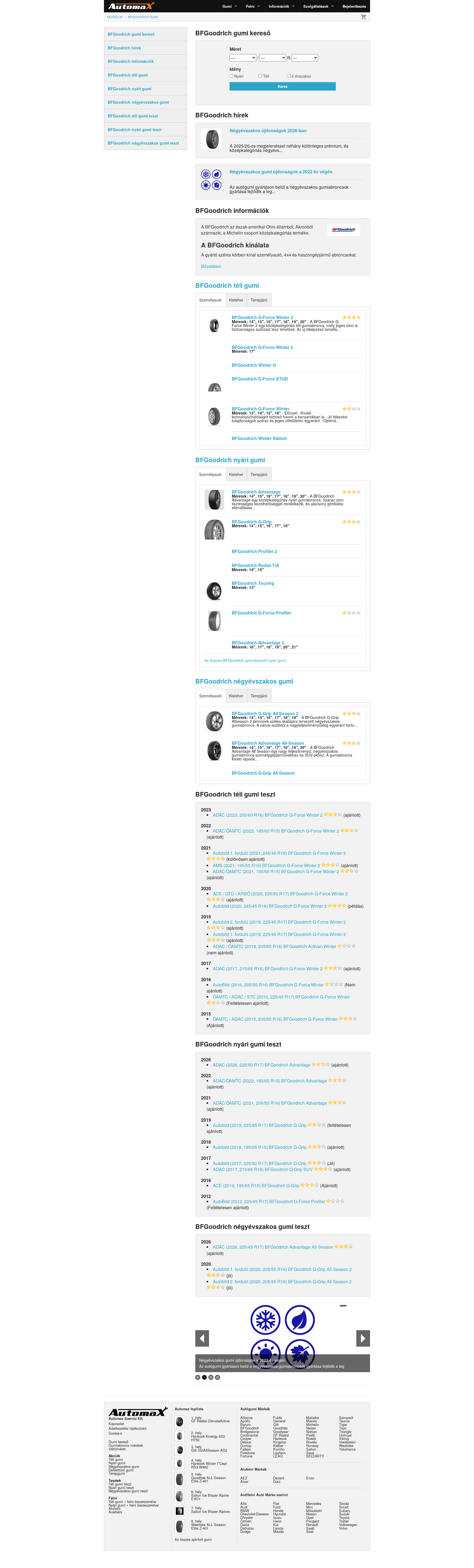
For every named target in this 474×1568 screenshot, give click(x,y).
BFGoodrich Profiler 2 (254, 551)
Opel (310, 1517)
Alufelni (114, 1508)
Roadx (311, 1438)
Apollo (245, 1420)
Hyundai (279, 1513)
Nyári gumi (117, 1462)
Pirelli (310, 1435)
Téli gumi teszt (120, 1484)
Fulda (277, 1417)
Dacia (244, 1524)
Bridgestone (249, 1431)
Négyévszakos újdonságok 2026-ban (268, 130)
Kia (275, 1524)
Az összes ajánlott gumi (193, 1539)
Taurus (344, 1420)
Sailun (311, 1449)
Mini (309, 1507)
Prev (202, 1338)
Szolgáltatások (315, 6)
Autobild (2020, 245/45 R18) (240, 906)
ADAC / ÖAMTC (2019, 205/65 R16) (247, 946)
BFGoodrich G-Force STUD (260, 379)
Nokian (311, 1431)
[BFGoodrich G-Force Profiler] (214, 620)
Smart (344, 1507)
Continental (249, 1435)
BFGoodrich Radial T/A (255, 565)
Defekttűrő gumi (121, 1470)
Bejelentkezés (354, 6)
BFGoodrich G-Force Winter (260, 408)
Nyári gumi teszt (121, 1487)
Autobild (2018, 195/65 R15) (240, 1147)
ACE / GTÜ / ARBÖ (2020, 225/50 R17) (251, 893)
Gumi (227, 6)
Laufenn (279, 1452)
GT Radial (281, 1435)
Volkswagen (348, 1524)
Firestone (247, 1452)
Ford (276, 1507)
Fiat (276, 1503)
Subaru (344, 1510)
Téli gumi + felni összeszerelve (132, 1501)
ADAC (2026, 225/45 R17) (238, 1247)
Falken (245, 1449)
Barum (245, 1424)
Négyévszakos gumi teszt (128, 1490)
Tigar (343, 1424)
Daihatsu (247, 1528)
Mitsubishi (314, 1510)
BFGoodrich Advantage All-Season (268, 743)
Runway (312, 1445)
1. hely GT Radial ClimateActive (210, 1419)
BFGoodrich (249, 1428)
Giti (276, 1424)
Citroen (246, 1521)
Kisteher (236, 300)
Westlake (346, 1445)
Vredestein (347, 1442)
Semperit (346, 1417)
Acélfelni (115, 1512)
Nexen (311, 1428)
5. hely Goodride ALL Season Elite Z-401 (208, 1477)
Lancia (278, 1528)
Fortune (246, 1456)
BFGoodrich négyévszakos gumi (244, 681)
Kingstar (279, 1442)
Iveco (277, 1521)
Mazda (278, 1531)
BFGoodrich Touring (253, 583)
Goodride (280, 1428)
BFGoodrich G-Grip (252, 521)
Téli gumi (116, 1459)
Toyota (344, 1517)
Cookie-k (115, 1433)
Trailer (344, 1521)
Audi (243, 1507)
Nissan (311, 1513)
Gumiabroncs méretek (126, 1445)
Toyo (342, 1428)
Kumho (278, 1449)
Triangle (345, 1431)
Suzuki (344, 1513)
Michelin (312, 1424)
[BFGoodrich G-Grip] (214, 529)
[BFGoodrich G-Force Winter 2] (214, 325)
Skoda (344, 1503)
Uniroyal (345, 1435)
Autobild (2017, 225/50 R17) (240, 1163)
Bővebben (211, 266)
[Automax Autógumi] (117, 6)
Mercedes (313, 1503)
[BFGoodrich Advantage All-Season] (214, 750)
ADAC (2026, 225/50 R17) (238, 1065)
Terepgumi (117, 1473)
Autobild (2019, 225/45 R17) (240, 1125)
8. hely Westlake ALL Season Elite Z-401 (208, 1524)
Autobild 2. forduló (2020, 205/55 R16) (250, 1281)
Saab (310, 1528)
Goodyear (280, 1431)
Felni (250, 6)
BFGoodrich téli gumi (227, 285)
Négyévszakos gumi (124, 1466)
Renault (312, 1524)
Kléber (278, 1445)
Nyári (238, 76)
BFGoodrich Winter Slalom (259, 438)
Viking (344, 1438)
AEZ (243, 1477)
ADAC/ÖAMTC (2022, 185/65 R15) (246, 831)
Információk (279, 6)
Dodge (245, 1531)
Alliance (246, 1417)
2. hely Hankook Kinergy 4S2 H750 (208, 1436)
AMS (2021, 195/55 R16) (237, 865)
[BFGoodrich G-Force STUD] (214, 386)
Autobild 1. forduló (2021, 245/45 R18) (250, 853)
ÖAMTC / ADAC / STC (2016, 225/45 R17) (253, 997)
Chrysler (246, 1517)
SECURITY (315, 1456)
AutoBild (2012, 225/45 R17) (240, 1201)
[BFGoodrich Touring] (214, 590)
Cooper (246, 1438)
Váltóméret (117, 1448)
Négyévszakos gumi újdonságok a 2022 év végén (281, 171)
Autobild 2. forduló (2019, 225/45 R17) (250, 922)
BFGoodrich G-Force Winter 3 (262, 347)
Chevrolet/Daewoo (254, 1513)
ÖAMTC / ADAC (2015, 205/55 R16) (247, 1019)
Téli (265, 76)
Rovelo (311, 1442)
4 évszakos (300, 76)
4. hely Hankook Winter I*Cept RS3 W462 (209, 1463)
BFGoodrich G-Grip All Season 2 (265, 713)
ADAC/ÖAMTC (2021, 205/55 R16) (246, 1103)
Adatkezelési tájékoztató (127, 1428)
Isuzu (277, 1517)
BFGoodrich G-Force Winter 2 (262, 317)
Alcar (244, 1481)
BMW (244, 1510)
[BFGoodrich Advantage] (214, 499)
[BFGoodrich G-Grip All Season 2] (214, 720)
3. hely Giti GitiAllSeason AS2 (209, 1448)
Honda (278, 1510)
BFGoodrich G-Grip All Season (263, 773)
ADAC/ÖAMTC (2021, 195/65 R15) (246, 871)
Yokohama (347, 1449)
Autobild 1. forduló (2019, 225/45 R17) (250, 934)
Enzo (310, 1477)
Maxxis (311, 1420)
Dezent (278, 1477)
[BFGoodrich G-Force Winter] (214, 416)
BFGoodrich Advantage (256, 492)
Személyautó (210, 300)
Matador (312, 1417)
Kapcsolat (116, 1423)
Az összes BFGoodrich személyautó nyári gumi (245, 660)
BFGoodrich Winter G (254, 365)
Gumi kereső (118, 1441)
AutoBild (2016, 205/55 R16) (240, 985)
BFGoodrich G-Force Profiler (261, 613)
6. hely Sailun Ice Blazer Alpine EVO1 (210, 1495)
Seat (310, 1531)
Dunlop (245, 1445)
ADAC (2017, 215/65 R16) (238, 968)
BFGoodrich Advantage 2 (258, 642)
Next (363, 1338)
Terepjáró (259, 300)
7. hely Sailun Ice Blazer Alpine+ (211, 1509)
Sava (310, 1452)
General (279, 1420)
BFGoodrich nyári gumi (230, 459)
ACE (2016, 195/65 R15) (237, 1185)
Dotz (276, 1481)
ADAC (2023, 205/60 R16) (238, 815)
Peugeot (312, 1521)
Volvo (343, 1528)
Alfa (243, 1503)
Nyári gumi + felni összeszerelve (134, 1505)
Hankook (280, 1438)
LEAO (278, 1456)
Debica (245, 1442)
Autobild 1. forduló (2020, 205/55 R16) (250, 1269)
